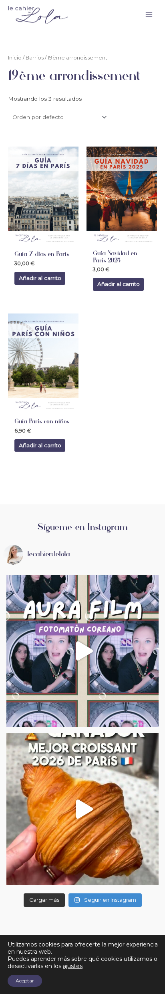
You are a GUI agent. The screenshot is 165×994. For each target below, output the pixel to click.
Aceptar (25, 981)
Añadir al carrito (40, 278)
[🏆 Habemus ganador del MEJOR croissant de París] (82, 809)
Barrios (35, 58)
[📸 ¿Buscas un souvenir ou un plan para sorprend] (82, 651)
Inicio (15, 58)
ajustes (72, 966)
